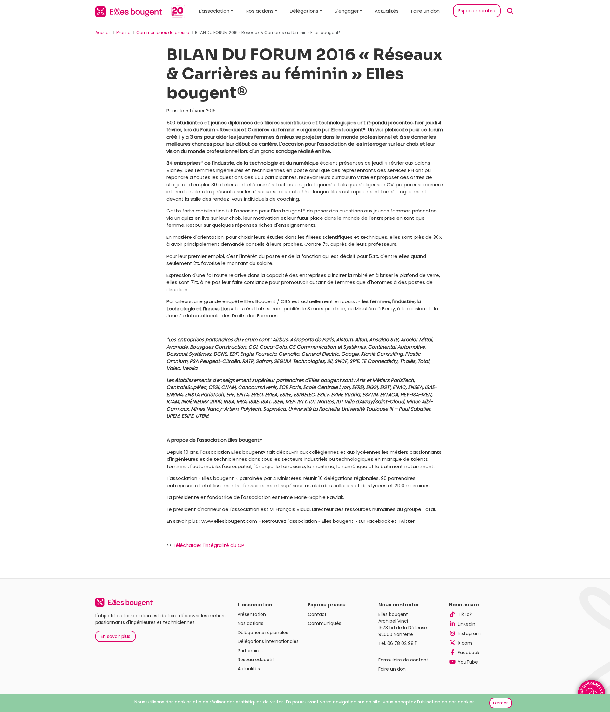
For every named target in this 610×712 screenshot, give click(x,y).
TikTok (465, 614)
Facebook (468, 652)
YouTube (468, 662)
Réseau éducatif (256, 659)
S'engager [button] (347, 11)
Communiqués (324, 623)
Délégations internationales (268, 641)
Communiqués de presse (162, 33)
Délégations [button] (304, 11)
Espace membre (476, 11)
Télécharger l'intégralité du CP (208, 545)
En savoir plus (115, 636)
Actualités (387, 11)
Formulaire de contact (403, 660)
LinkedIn (466, 624)
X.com (465, 643)
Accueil (103, 33)
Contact (317, 614)
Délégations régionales (263, 632)
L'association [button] (214, 11)
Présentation (252, 614)
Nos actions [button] (260, 11)
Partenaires (250, 650)
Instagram (469, 633)
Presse (123, 33)
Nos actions (250, 623)
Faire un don (425, 11)
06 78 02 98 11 (402, 643)
